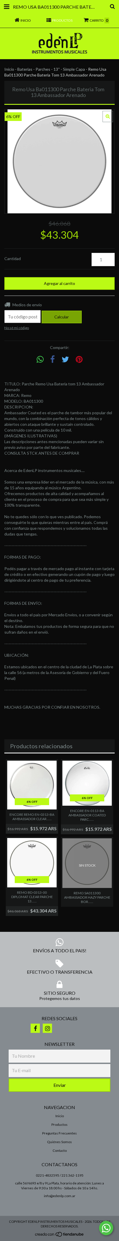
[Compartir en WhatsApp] (40, 359)
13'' (56, 69)
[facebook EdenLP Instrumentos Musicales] (35, 1028)
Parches (43, 69)
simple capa (74, 69)
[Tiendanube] (59, 1236)
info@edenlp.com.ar (59, 1196)
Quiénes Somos (59, 1142)
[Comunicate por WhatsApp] (106, 1228)
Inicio (9, 69)
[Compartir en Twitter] (65, 359)
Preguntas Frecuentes (59, 1133)
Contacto (60, 1150)
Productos (59, 1124)
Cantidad (12, 258)
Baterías (24, 69)
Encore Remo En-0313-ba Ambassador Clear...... (32, 816)
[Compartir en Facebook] (52, 359)
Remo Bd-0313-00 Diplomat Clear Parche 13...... (32, 896)
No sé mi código (16, 328)
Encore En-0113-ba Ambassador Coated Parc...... (87, 815)
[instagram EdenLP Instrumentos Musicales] (47, 1028)
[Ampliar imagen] (108, 116)
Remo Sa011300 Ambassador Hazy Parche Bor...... (87, 897)
